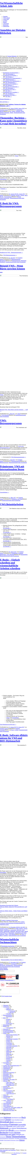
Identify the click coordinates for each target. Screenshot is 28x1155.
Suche (22, 1134)
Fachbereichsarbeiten (8, 1032)
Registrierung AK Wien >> (9, 95)
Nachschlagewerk (22, 1128)
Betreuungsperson (15, 259)
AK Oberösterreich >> (10, 82)
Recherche (14, 963)
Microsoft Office (20, 931)
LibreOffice (22, 1126)
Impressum (5, 25)
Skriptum (16, 112)
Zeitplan (17, 1140)
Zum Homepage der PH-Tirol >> (8, 724)
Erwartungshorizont (8, 1030)
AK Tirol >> (8, 91)
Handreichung (9, 262)
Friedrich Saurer (4, 110)
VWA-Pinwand (10, 1093)
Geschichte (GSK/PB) (11, 1046)
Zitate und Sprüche (7, 1109)
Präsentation (3, 872)
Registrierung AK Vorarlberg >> (11, 92)
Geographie (13, 930)
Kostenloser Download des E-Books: (9, 905)
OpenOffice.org (4, 932)
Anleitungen (19, 110)
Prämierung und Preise (17, 499)
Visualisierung (6, 1096)
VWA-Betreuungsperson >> (10, 255)
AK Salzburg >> (9, 85)
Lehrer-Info (6, 19)
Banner (5, 22)
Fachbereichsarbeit (18, 1122)
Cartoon (2, 1119)
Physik (1, 196)
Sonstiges (5, 1086)
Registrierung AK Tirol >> (9, 89)
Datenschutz (6, 26)
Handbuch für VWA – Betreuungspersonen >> (11, 252)
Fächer (1, 930)
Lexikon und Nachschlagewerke (11, 1065)
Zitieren (22, 1140)
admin (1, 195)
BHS (17, 928)
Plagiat (4, 1071)
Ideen (26, 195)
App (13, 1117)
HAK (7, 1020)
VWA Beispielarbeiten (11, 504)
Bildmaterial (6, 1025)
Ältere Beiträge (3, 968)
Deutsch (8, 1040)
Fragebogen (7, 930)
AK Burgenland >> (10, 74)
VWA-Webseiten (7, 1106)
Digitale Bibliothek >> (5, 99)
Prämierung (5, 500)
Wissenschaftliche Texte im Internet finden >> (12, 959)
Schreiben (2, 730)
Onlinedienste (6, 1068)
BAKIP (8, 1019)
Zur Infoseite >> (7, 528)
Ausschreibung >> (4, 492)
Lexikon (5, 20)
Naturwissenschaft (4, 198)
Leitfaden (14, 1126)
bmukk (19, 1117)
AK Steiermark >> (10, 88)
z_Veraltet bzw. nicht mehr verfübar (12, 1107)
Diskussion (6, 1029)
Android (1, 1117)
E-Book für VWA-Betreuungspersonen (11, 205)
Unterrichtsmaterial (7, 1090)
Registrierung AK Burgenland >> (11, 72)
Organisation (6, 1069)
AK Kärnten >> (10, 77)
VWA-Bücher (11, 934)
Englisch (8, 1041)
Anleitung (18, 111)
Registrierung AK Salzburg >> (10, 84)
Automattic (2, 1151)
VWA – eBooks (7, 1100)
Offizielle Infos (6, 1067)
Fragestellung (3, 179)
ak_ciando (12, 111)
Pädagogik (8, 1054)
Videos (5, 1095)
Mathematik (3, 554)
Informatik (8, 1047)
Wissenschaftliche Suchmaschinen (9, 941)
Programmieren (17, 1130)
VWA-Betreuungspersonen (11, 422)
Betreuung (23, 260)
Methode (14, 1128)
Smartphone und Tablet (20, 932)
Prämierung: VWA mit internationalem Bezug (12, 468)
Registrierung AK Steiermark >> (11, 86)
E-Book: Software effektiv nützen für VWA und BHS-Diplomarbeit (14, 738)
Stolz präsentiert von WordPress (8, 1150)
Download (4, 1122)
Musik (26, 931)
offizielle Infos (4, 1130)
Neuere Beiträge (4, 969)
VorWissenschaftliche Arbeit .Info (11, 4)
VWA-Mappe (9, 1099)
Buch (22, 111)
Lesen (7, 1008)
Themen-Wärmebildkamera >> (7, 980)
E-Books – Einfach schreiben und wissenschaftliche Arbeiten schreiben (10, 564)
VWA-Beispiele (5, 415)
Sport (7, 1061)
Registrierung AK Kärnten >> (10, 75)
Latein (7, 1050)
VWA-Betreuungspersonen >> (18, 457)
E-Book (16, 730)
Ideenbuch (8, 1102)
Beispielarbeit (18, 415)
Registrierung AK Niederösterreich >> (12, 78)
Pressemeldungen (7, 1076)
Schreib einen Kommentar (19, 262)
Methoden (12, 931)
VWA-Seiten (6, 1104)
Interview (19, 930)
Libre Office (9, 1082)
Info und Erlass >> (4, 101)
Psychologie (9, 1057)
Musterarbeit (3, 556)
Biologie (13, 195)
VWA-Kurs (6, 23)
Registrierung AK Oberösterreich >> (12, 81)
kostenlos (21, 730)
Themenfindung (8, 196)
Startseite (5, 16)
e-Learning (9, 1092)
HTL (7, 1022)
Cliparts (13, 1119)
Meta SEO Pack (17, 1153)
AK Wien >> (8, 96)
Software (2, 934)
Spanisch (8, 1060)
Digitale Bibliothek (12, 56)
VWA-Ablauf (6, 18)
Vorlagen (5, 1097)
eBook (11, 112)
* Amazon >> (3, 188)
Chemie (22, 195)
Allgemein (5, 1005)
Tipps (6, 934)
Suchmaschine (9, 965)
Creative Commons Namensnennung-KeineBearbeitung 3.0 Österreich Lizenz (12, 923)
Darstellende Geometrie (17, 553)
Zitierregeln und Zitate (8, 1110)
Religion (8, 1058)
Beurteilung (3, 260)
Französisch (9, 1043)
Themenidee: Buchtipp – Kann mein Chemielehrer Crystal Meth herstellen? (13, 120)
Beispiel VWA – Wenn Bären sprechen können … (12, 268)
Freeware (13, 1124)
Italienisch (8, 1048)
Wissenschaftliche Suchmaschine (10, 1140)
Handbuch (2, 262)
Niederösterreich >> (11, 79)
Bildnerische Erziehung (12, 1034)
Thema (16, 155)
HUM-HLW (9, 1023)
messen (10, 1128)
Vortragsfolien (11, 1138)
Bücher (2, 111)
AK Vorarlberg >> (9, 93)
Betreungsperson (16, 260)
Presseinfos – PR (7, 1075)
